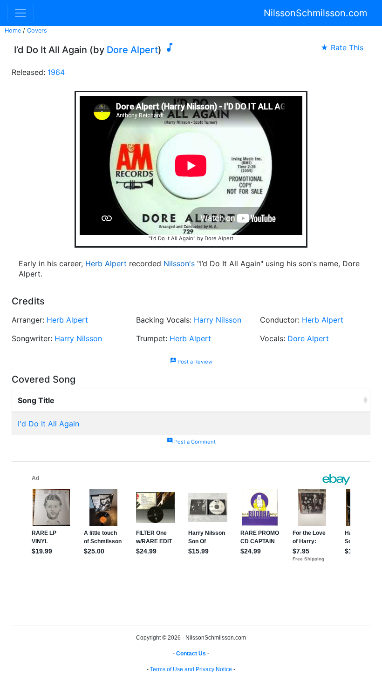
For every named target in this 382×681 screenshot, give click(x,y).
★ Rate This (342, 47)
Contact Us (191, 653)
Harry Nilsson (217, 319)
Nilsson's (179, 263)
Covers (37, 30)
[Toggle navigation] (20, 13)
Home (13, 30)
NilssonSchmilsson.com (315, 13)
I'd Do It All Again (48, 423)
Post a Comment (191, 441)
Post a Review (191, 361)
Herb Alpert (106, 263)
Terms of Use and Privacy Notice (191, 669)
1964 (56, 72)
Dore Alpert (132, 49)
